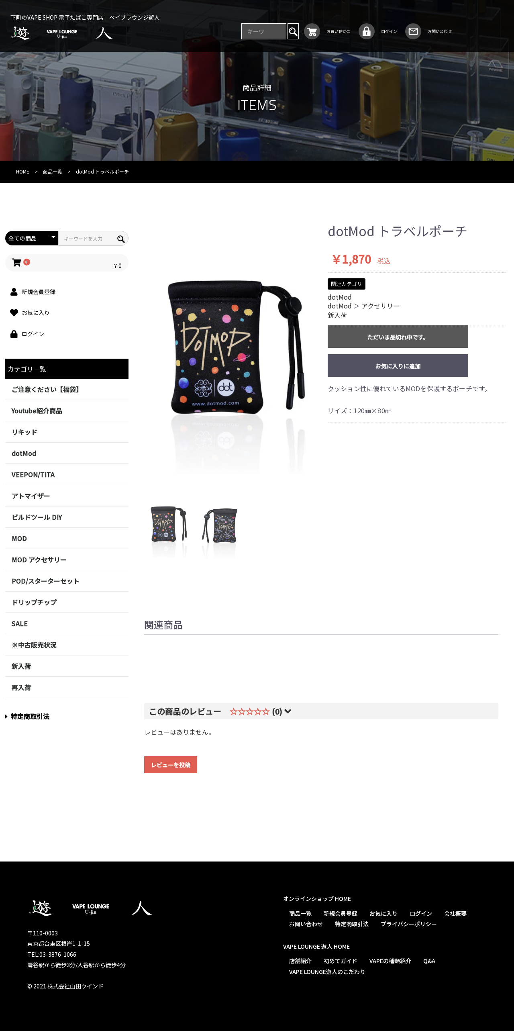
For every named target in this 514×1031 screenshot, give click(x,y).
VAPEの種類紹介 (390, 961)
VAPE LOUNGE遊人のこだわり (327, 972)
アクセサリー (380, 305)
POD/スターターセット (46, 581)
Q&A (429, 961)
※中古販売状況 (34, 644)
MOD (19, 538)
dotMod (24, 453)
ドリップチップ (34, 602)
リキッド (24, 432)
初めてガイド (340, 961)
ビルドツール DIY (37, 517)
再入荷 (21, 687)
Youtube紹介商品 (37, 410)
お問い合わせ (305, 924)
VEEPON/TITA (33, 474)
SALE (20, 623)
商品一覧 (52, 171)
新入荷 (21, 666)
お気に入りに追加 (397, 366)
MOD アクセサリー (39, 559)
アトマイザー (31, 495)
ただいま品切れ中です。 (398, 337)
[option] (229, 348)
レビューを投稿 (170, 765)
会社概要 (455, 913)
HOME (22, 171)
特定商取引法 (30, 716)
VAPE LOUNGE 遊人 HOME (316, 946)
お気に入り (383, 913)
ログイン (420, 913)
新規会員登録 (340, 913)
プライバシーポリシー (408, 924)
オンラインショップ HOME (317, 898)
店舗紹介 (300, 961)
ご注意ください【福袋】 (47, 389)
